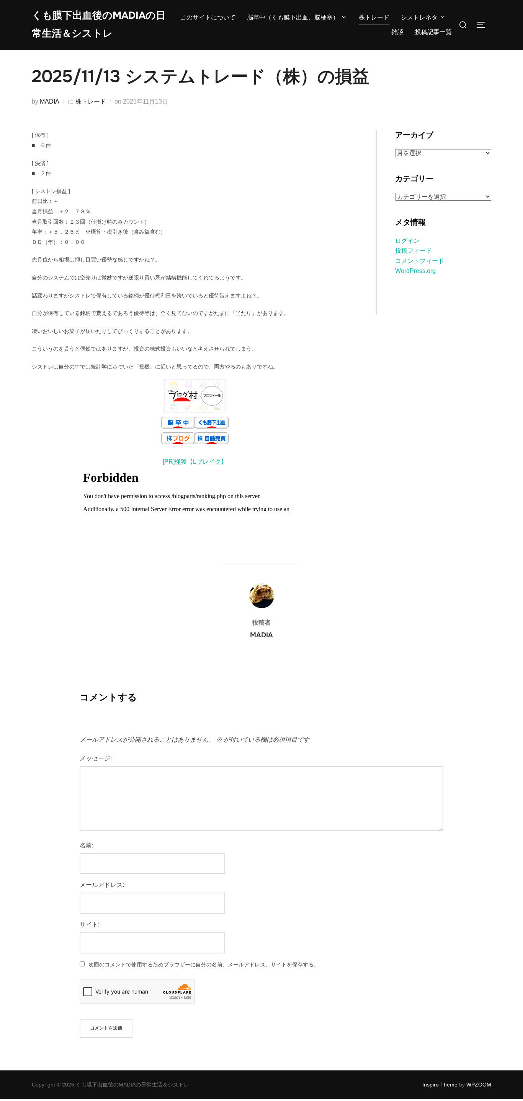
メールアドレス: (102, 885)
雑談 (397, 32)
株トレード (374, 17)
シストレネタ (419, 17)
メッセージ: (96, 758)
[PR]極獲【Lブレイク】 (195, 461)
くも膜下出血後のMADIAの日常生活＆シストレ (99, 24)
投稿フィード (413, 250)
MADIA (49, 101)
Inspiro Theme (440, 1085)
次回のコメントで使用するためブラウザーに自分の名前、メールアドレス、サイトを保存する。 (203, 964)
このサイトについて (207, 17)
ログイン (407, 240)
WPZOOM (478, 1085)
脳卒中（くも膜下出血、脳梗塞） (293, 17)
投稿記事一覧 (433, 32)
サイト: (90, 924)
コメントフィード (419, 261)
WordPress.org (415, 271)
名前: (86, 845)
